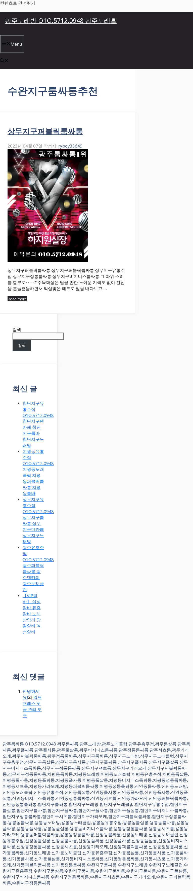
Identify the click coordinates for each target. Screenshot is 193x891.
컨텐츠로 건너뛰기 (17, 3)
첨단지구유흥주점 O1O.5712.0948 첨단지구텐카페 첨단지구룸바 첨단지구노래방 (38, 424)
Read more (17, 298)
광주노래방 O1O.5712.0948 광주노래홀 (61, 20)
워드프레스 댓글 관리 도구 (32, 706)
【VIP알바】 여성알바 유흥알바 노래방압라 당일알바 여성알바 (32, 614)
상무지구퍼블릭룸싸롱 (45, 131)
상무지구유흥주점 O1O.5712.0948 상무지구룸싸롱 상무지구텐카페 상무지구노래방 (38, 520)
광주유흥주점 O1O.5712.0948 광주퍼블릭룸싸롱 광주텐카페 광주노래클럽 (38, 568)
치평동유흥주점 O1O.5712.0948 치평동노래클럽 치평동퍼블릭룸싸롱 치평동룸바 (38, 472)
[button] (4, 61)
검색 (17, 329)
